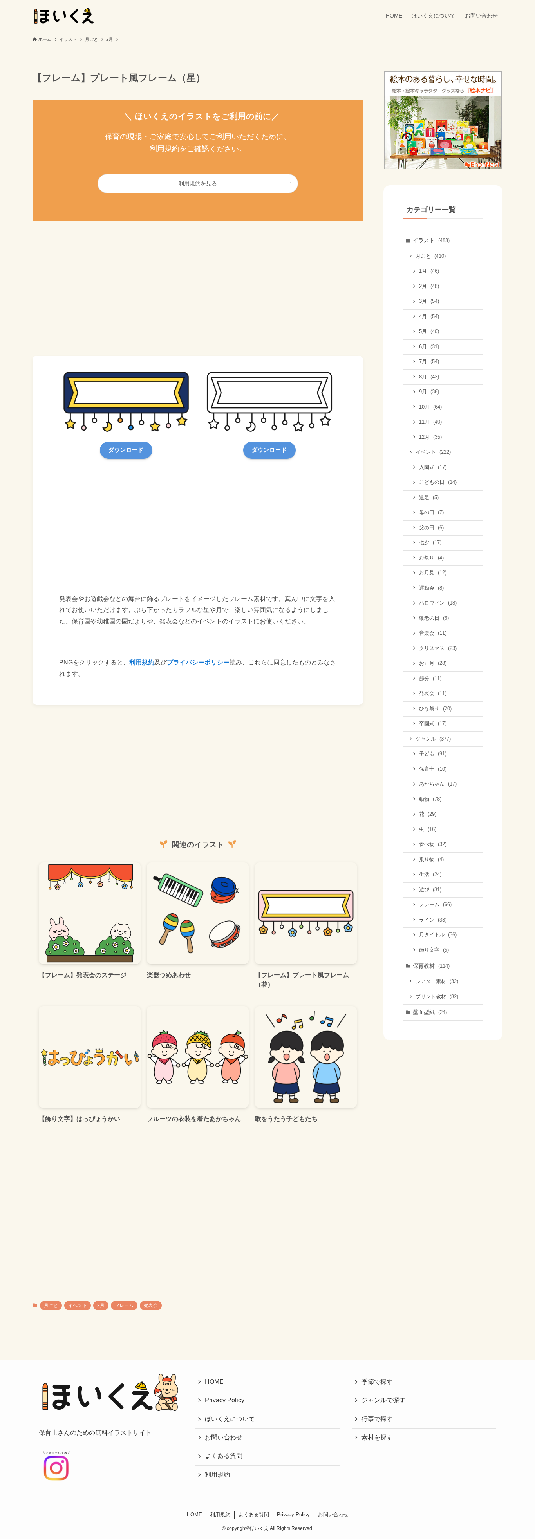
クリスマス (438, 648)
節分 (430, 678)
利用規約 (141, 662)
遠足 (429, 497)
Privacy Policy (224, 1400)
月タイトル (438, 935)
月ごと (51, 1305)
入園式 (432, 467)
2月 (101, 1305)
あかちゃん (438, 784)
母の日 (431, 512)
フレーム (124, 1305)
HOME (214, 1381)
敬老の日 (434, 618)
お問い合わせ (223, 1437)
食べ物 (432, 844)
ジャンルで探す (383, 1400)
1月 (429, 271)
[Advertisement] (198, 288)
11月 (430, 422)
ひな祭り (435, 709)
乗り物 (431, 859)
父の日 (431, 528)
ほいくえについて (230, 1419)
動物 (430, 799)
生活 (430, 874)
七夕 (430, 542)
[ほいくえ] (64, 15)
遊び (430, 890)
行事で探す (377, 1419)
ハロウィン (438, 603)
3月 (429, 301)
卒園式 (432, 723)
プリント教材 (437, 996)
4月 (429, 316)
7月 (429, 361)
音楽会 (432, 633)
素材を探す (377, 1437)
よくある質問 (223, 1455)
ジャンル (433, 739)
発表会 (151, 1305)
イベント (77, 1305)
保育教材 (431, 966)
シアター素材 (437, 981)
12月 (430, 437)
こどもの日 (438, 482)
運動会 (431, 588)
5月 (429, 331)
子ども (432, 754)
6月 (429, 346)
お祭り (431, 558)
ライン (432, 920)
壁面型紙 (430, 1012)
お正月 (432, 663)
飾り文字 (434, 950)
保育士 (432, 769)
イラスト (431, 240)
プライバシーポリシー (198, 662)
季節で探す (377, 1381)
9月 (429, 392)
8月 (429, 377)
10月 (430, 407)
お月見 (432, 573)
